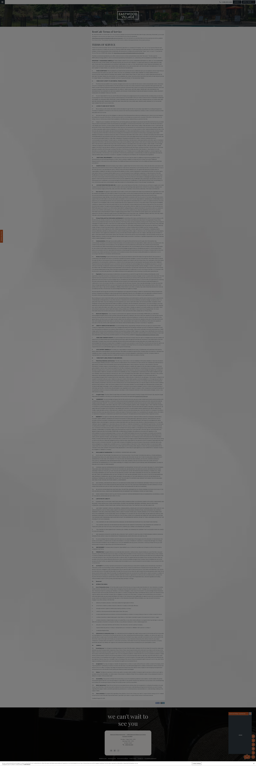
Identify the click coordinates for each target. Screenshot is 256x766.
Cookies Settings (197, 763)
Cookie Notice (26, 764)
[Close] (253, 763)
